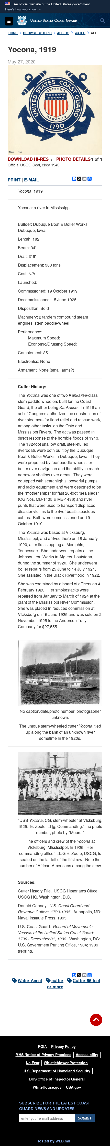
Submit (85, 1118)
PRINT (14, 180)
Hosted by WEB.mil (53, 1140)
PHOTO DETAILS (73, 159)
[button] (23, 9)
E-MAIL (31, 180)
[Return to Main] (96, 1022)
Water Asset (30, 980)
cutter (57, 980)
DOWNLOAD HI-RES (28, 159)
